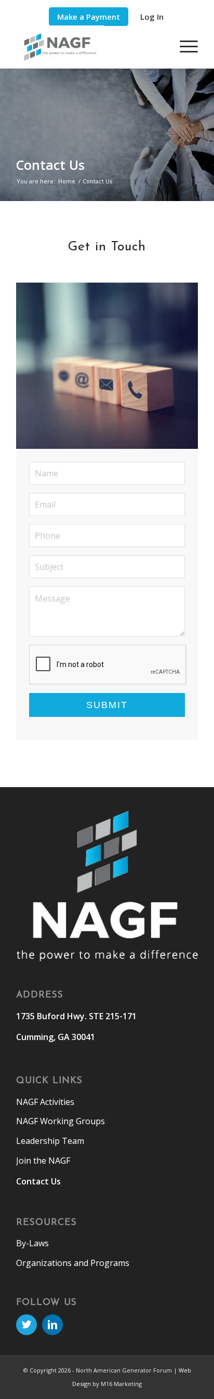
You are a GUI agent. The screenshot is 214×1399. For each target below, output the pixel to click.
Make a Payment (88, 16)
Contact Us (50, 165)
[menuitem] (88, 16)
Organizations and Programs (72, 1263)
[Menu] (183, 46)
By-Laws (32, 1243)
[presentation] (108, 665)
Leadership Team (50, 1141)
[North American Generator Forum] (89, 47)
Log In (152, 16)
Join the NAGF (43, 1160)
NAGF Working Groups (60, 1121)
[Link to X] (26, 1324)
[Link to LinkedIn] (52, 1324)
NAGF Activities (45, 1102)
